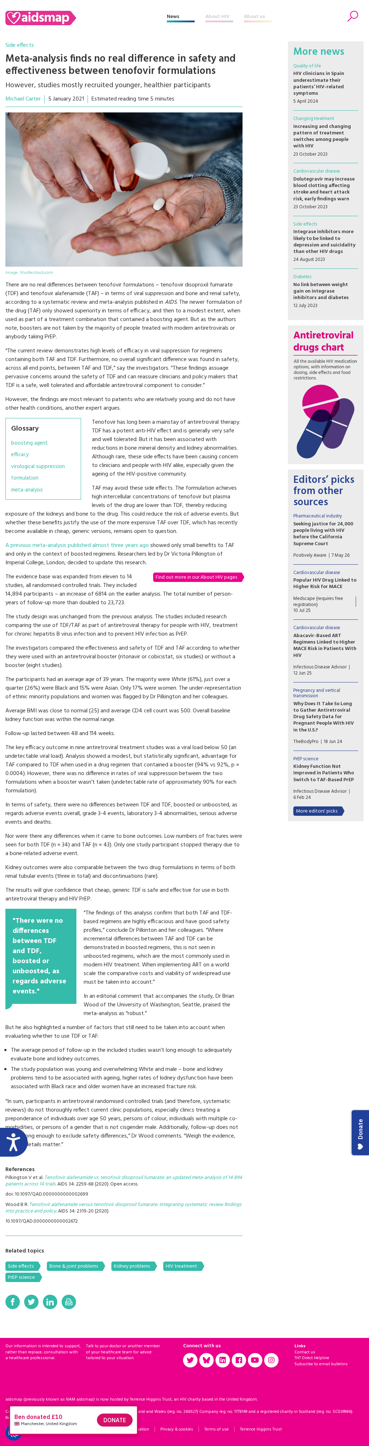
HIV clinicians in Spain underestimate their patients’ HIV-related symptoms (318, 84)
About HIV (217, 17)
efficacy (19, 455)
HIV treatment (181, 1266)
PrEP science (21, 1277)
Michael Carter (23, 99)
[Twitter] (31, 1301)
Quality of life (307, 66)
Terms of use (216, 1429)
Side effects (19, 45)
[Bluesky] (206, 1360)
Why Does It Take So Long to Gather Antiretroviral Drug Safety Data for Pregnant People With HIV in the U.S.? (323, 717)
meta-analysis (27, 490)
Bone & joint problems (73, 1266)
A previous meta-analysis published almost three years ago (77, 545)
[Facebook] (12, 1301)
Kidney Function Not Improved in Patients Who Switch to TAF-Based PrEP (323, 773)
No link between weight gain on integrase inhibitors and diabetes (321, 291)
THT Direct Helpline (311, 1358)
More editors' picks (316, 811)
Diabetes (302, 277)
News (173, 17)
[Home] (86, 18)
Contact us (304, 1352)
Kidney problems (132, 1266)
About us (254, 17)
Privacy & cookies (176, 1429)
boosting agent (29, 443)
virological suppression (38, 467)
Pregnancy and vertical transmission (316, 693)
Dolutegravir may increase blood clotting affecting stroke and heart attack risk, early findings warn (324, 189)
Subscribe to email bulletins (321, 1364)
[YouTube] (255, 1360)
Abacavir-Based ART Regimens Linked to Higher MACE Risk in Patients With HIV (324, 646)
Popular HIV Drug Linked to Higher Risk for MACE (324, 583)
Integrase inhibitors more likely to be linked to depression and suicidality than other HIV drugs (324, 242)
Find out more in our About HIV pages (196, 577)
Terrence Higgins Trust (261, 1429)
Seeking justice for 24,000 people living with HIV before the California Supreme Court (323, 534)
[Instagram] (271, 1360)
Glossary (25, 429)
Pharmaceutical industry (317, 516)
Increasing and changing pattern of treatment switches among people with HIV (322, 137)
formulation (25, 478)
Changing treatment (313, 119)
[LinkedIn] (50, 1301)
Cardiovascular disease (316, 171)
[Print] (69, 1301)
